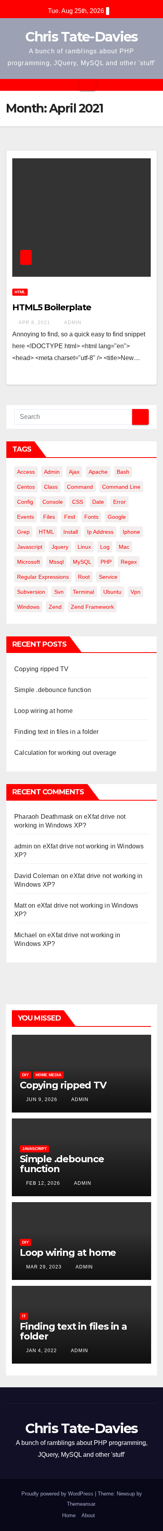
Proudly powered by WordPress (58, 1494)
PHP (106, 562)
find (69, 517)
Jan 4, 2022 (41, 1350)
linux (84, 547)
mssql (56, 562)
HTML (20, 292)
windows (28, 607)
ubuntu (112, 592)
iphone (131, 532)
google (117, 517)
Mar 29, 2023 (44, 1267)
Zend (55, 607)
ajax (74, 472)
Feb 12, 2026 (43, 1183)
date (98, 502)
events (25, 517)
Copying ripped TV (41, 669)
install (70, 532)
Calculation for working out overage (65, 752)
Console (52, 502)
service (108, 577)
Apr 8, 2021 (34, 322)
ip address (100, 532)
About (88, 1515)
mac (124, 547)
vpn (135, 592)
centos (26, 487)
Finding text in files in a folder (56, 731)
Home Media (48, 1075)
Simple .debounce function (52, 690)
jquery (59, 547)
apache (98, 472)
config (25, 502)
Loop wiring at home (43, 710)
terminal (83, 592)
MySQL (82, 562)
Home (69, 1515)
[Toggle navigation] (87, 85)
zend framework (92, 607)
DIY (25, 1075)
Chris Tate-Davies (81, 36)
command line (121, 487)
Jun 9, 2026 (41, 1099)
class (51, 487)
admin (72, 322)
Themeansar (81, 1504)
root (84, 577)
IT (24, 1316)
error (119, 502)
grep (23, 532)
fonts (91, 517)
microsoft (28, 562)
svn (59, 592)
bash (123, 472)
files (49, 517)
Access (26, 472)
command (80, 487)
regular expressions (43, 577)
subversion (31, 592)
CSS (77, 502)
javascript (29, 547)
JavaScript (34, 1148)
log (105, 547)
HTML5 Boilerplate (51, 307)
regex (129, 562)
